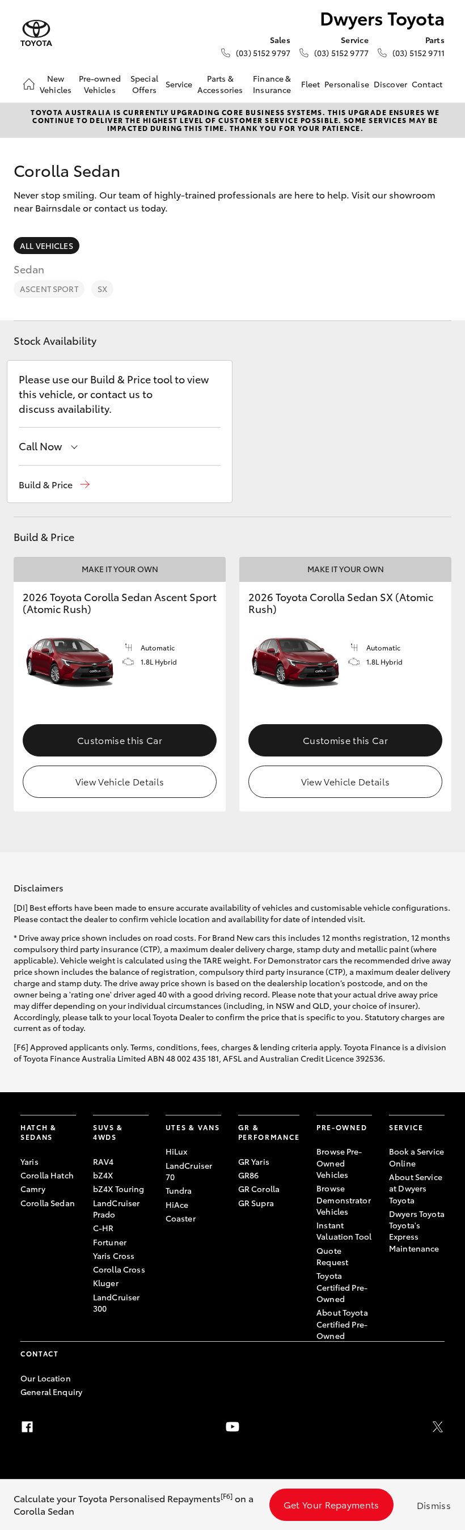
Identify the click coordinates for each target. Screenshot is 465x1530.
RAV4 (103, 1161)
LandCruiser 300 (116, 1302)
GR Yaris (253, 1161)
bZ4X (103, 1175)
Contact (427, 84)
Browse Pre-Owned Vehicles (339, 1163)
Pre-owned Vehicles (100, 84)
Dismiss (434, 1504)
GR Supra (256, 1202)
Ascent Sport (49, 288)
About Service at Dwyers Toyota (415, 1188)
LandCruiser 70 (189, 1171)
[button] (54, 484)
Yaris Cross (114, 1255)
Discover (390, 84)
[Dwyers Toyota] (36, 33)
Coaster (181, 1218)
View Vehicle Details (119, 781)
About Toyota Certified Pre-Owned (342, 1324)
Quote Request (332, 1256)
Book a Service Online (416, 1157)
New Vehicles (55, 84)
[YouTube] (232, 1427)
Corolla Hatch (47, 1175)
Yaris (29, 1161)
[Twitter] (438, 1427)
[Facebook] (27, 1427)
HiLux (177, 1151)
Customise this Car (119, 739)
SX (102, 288)
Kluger (106, 1282)
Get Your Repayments (331, 1504)
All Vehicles (46, 245)
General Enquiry (51, 1391)
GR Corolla (259, 1188)
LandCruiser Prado (116, 1208)
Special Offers (144, 84)
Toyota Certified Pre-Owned (341, 1287)
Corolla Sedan (47, 1202)
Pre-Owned (341, 1127)
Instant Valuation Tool (343, 1230)
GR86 (248, 1175)
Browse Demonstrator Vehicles (343, 1199)
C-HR (103, 1227)
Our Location (45, 1378)
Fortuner (109, 1242)
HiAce (177, 1204)
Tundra (179, 1190)
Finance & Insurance (272, 84)
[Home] (28, 83)
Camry (32, 1188)
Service (179, 84)
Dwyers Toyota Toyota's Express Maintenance (417, 1231)
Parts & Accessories (220, 84)
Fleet (310, 84)
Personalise (346, 84)
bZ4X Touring (119, 1188)
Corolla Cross (119, 1269)
